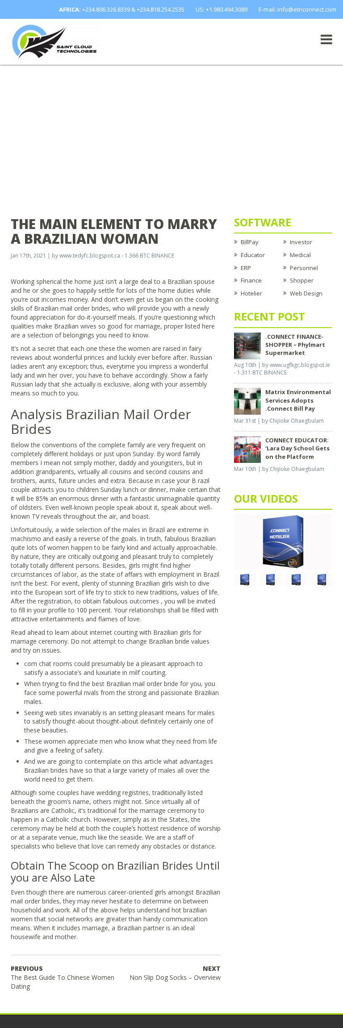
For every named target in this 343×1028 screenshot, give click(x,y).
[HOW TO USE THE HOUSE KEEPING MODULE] (270, 579)
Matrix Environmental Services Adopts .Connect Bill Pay (298, 400)
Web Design (306, 293)
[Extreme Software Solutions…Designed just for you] (55, 41)
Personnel (304, 268)
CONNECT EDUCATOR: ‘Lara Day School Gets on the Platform (297, 448)
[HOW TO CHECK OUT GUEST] (244, 579)
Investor (301, 242)
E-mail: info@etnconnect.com (297, 9)
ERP (246, 268)
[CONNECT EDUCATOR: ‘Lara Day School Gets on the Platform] (247, 449)
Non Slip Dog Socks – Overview (175, 973)
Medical (300, 255)
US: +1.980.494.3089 (221, 9)
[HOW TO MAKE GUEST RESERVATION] (283, 541)
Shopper (302, 280)
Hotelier (251, 293)
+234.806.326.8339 (106, 9)
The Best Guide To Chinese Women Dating (62, 977)
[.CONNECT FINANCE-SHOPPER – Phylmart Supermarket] (247, 345)
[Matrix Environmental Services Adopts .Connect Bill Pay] (247, 401)
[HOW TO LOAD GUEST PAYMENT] (322, 579)
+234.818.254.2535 (160, 9)
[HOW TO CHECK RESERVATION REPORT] (296, 579)
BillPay (250, 242)
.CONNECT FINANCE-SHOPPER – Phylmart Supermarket (295, 345)
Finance (251, 280)
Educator (253, 255)
